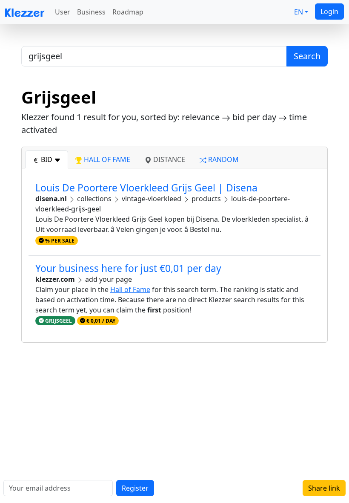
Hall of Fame (130, 289)
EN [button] (298, 12)
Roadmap (127, 12)
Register (135, 488)
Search (307, 56)
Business (91, 12)
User (62, 12)
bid (46, 159)
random (222, 159)
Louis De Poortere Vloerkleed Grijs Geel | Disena (146, 187)
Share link (324, 488)
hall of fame (106, 159)
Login (329, 11)
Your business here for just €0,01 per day (128, 268)
